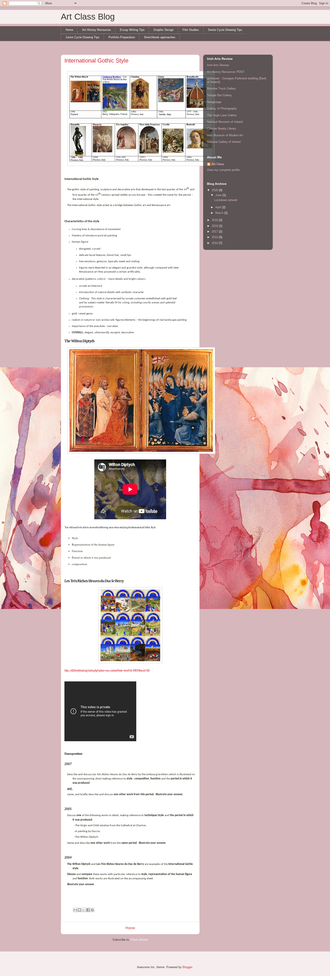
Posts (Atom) (139, 939)
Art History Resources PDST (225, 72)
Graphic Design (164, 29)
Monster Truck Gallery (221, 88)
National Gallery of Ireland (224, 141)
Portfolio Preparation (121, 37)
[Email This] (75, 910)
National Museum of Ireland (225, 121)
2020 (215, 190)
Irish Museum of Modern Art (225, 135)
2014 (215, 243)
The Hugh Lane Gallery (222, 115)
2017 (215, 231)
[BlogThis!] (79, 910)
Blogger (187, 967)
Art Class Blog (88, 16)
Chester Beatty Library (221, 128)
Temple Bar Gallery (219, 95)
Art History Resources (96, 29)
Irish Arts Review (218, 65)
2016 (215, 237)
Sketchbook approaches (159, 37)
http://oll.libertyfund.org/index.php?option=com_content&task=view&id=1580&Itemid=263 (107, 670)
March (219, 213)
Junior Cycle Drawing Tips (82, 37)
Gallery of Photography (222, 108)
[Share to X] (83, 910)
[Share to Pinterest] (92, 910)
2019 (215, 220)
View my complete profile (223, 170)
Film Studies (191, 29)
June (218, 195)
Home (69, 29)
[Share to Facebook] (88, 910)
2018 (215, 226)
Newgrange (214, 102)
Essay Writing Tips (132, 29)
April (218, 207)
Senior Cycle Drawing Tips (225, 29)
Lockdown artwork (226, 200)
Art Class (217, 164)
